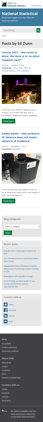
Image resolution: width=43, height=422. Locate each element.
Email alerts (6, 400)
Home (4, 36)
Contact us (6, 370)
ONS (18, 71)
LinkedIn (5, 397)
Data (21, 68)
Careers (5, 366)
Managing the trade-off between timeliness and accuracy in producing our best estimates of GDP (21, 269)
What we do (6, 362)
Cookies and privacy (9, 347)
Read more (9, 122)
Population (25, 71)
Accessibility (6, 343)
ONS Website (36, 6)
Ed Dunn (5, 65)
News (4, 374)
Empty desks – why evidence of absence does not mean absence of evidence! (21, 137)
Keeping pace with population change (18, 276)
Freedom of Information (11, 377)
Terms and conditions (10, 351)
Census (15, 68)
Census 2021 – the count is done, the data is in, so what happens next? (20, 56)
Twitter (4, 389)
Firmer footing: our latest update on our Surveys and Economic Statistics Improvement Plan (19, 284)
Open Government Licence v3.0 (23, 414)
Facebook (5, 393)
